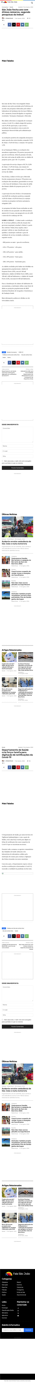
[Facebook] (9, 24)
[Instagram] (18, 1311)
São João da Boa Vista (26, 354)
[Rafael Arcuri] (3, 18)
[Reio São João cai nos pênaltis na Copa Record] (6, 584)
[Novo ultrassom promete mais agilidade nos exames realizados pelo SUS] (9, 682)
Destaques (21, 699)
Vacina (9, 357)
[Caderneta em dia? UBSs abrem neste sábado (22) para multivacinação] (9, 657)
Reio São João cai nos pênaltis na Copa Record (20, 583)
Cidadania (14, 556)
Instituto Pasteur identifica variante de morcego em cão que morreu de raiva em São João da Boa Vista (25, 667)
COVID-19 (21, 352)
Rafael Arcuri (9, 18)
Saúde (11, 7)
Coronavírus (5, 7)
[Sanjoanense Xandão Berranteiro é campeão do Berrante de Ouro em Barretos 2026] (6, 560)
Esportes (13, 580)
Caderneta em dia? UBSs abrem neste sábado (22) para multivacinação (8, 666)
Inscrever (28, 1330)
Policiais (4, 539)
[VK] (22, 24)
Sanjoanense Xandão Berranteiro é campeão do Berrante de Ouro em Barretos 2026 (21, 561)
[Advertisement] (17, 83)
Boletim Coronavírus (12, 352)
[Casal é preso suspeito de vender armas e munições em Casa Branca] (6, 573)
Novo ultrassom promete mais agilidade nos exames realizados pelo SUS (9, 691)
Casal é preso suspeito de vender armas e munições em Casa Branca (21, 573)
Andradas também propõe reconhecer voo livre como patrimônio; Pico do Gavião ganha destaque (21, 596)
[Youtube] (18, 1316)
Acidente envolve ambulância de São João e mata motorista (16, 542)
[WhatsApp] (27, 24)
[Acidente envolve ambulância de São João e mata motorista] (17, 527)
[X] (14, 24)
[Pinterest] (18, 24)
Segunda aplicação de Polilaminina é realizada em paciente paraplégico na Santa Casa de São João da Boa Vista (25, 693)
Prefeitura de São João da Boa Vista (11, 354)
